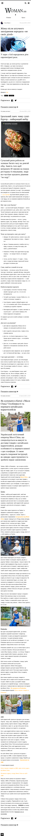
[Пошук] (25, 3)
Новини (8, 17)
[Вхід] (29, 3)
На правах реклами (5, 111)
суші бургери (6, 194)
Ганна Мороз (7, 22)
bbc (7, 92)
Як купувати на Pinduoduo (18, 688)
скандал (11, 95)
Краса (23, 17)
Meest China (24, 477)
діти (6, 95)
